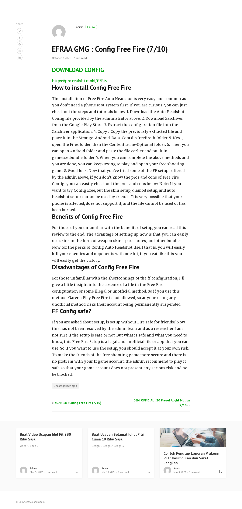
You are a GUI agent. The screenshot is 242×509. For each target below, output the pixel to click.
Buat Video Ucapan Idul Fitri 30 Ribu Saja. (45, 437)
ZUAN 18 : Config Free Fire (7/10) (77, 403)
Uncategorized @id (65, 386)
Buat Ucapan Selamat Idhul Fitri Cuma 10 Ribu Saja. (118, 437)
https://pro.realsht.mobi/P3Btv (79, 81)
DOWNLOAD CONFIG (78, 70)
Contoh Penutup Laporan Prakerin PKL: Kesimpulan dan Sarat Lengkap (191, 458)
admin (85, 27)
